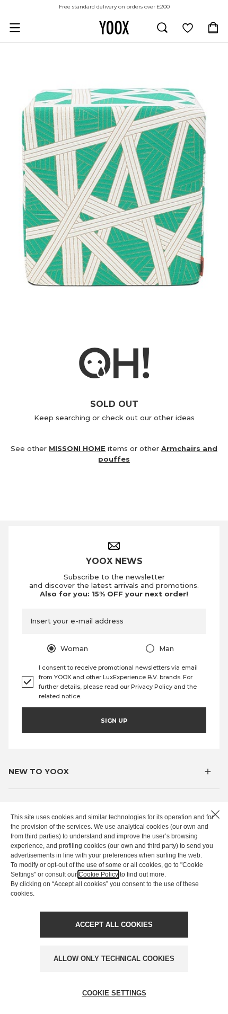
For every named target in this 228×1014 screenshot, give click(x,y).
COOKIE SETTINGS (114, 993)
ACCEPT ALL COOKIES (114, 925)
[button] (114, 771)
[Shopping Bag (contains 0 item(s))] (213, 27)
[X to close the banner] (215, 814)
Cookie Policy (98, 874)
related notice (59, 696)
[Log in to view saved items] (187, 27)
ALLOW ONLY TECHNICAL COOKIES (114, 959)
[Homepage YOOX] (114, 27)
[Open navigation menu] (14, 27)
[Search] (162, 27)
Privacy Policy (151, 686)
